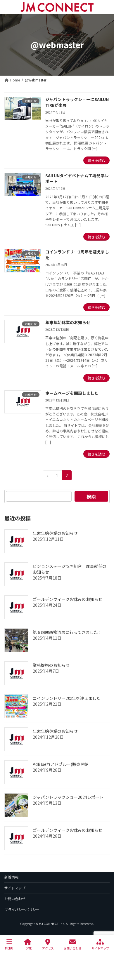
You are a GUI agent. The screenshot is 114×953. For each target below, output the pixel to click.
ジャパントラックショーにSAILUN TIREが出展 (77, 102)
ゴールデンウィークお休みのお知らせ (67, 599)
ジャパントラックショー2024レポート (68, 797)
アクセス (48, 948)
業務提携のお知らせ (51, 665)
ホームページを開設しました (72, 393)
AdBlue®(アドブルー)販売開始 (61, 764)
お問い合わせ (14, 898)
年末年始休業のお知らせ (67, 322)
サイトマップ (14, 887)
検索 (91, 496)
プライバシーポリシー (21, 909)
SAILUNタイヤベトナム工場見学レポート (77, 178)
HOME (27, 948)
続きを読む (96, 160)
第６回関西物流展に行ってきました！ (67, 632)
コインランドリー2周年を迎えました (67, 698)
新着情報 (11, 876)
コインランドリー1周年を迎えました (77, 254)
